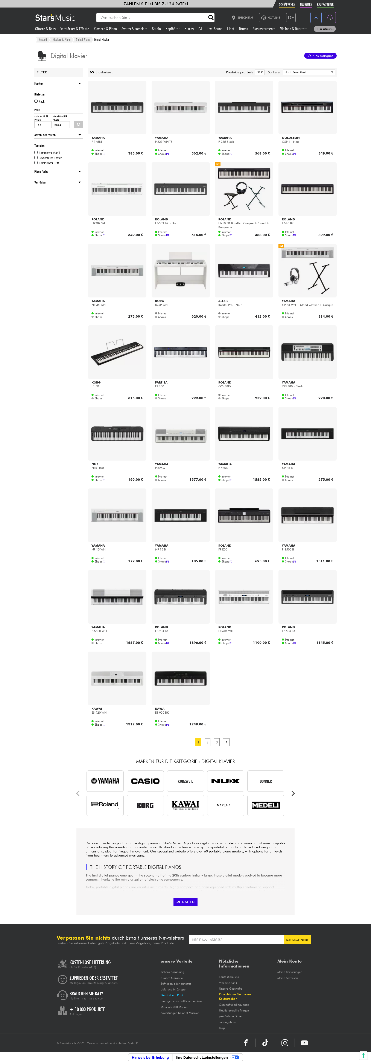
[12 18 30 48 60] (259, 72)
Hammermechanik (49, 152)
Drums (244, 28)
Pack (41, 101)
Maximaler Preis (60, 118)
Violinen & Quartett (293, 28)
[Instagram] (285, 1042)
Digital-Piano (83, 39)
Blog (222, 1028)
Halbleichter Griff (49, 163)
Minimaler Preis (41, 118)
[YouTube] (304, 1042)
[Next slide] (293, 793)
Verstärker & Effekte (75, 28)
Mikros (189, 28)
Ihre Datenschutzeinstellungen (202, 1057)
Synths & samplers (135, 28)
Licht (231, 28)
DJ (200, 28)
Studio (157, 28)
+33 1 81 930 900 (92, 998)
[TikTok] (265, 1042)
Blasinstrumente (264, 28)
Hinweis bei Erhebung (150, 1057)
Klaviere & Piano (106, 28)
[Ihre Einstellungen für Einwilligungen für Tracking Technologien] (363, 1055)
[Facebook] (245, 1042)
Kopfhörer (173, 28)
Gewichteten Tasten (50, 158)
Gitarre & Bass (45, 28)
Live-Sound (215, 28)
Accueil (43, 39)
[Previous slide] (78, 793)
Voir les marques (320, 56)
